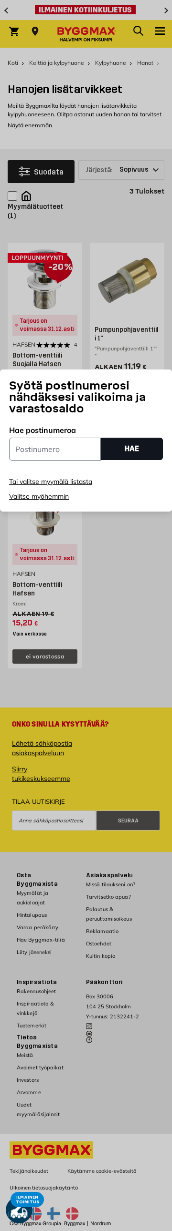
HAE (132, 448)
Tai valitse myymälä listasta (50, 481)
